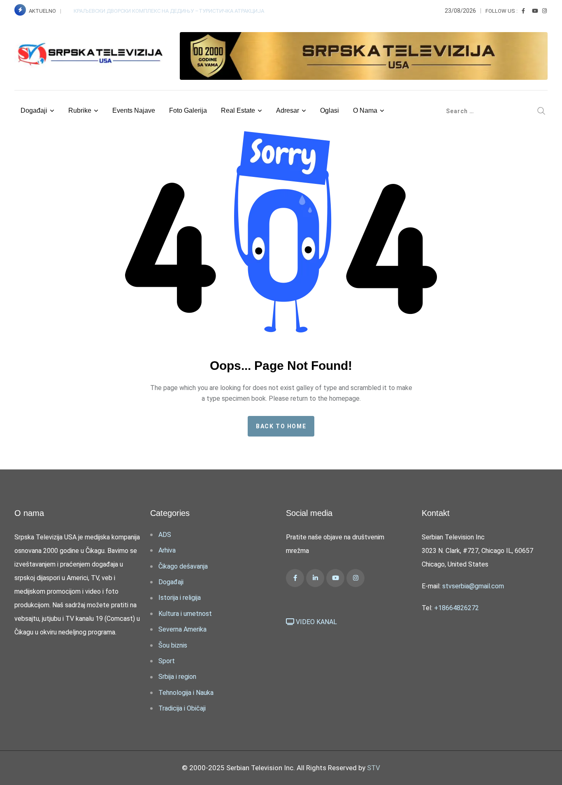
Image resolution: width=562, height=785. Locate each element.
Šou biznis (172, 645)
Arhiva (167, 550)
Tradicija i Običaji (182, 708)
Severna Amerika (182, 629)
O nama (365, 110)
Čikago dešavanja (183, 566)
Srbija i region (177, 676)
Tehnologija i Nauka (186, 693)
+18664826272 (456, 608)
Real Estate (238, 110)
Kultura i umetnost (185, 614)
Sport (166, 661)
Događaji (34, 110)
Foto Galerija (188, 110)
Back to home (281, 426)
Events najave (133, 110)
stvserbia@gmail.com (473, 586)
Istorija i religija (179, 598)
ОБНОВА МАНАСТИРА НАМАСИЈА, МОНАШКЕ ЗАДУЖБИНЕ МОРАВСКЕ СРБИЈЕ (170, 11)
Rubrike (79, 110)
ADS (164, 535)
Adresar (287, 110)
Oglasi (329, 110)
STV (373, 768)
